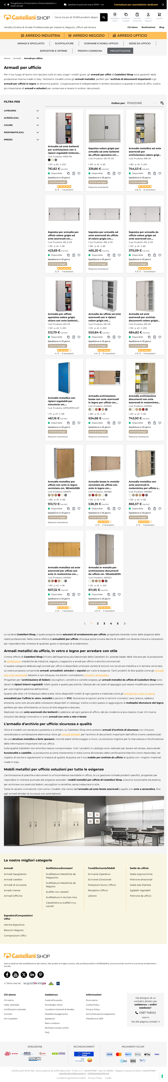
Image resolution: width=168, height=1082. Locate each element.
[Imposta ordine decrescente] (162, 103)
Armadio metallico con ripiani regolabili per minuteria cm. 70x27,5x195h (61, 401)
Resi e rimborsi (52, 1023)
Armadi (17, 58)
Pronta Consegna (90, 50)
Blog (161, 27)
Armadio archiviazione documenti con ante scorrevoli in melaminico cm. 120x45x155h (143, 399)
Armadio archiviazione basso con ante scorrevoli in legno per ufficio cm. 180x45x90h (103, 399)
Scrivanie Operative (99, 874)
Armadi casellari (13, 879)
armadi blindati (70, 734)
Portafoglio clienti (54, 1005)
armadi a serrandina (96, 675)
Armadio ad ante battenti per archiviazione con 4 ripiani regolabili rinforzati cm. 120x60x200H (63, 150)
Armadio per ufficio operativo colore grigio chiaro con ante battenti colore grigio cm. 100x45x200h (62, 317)
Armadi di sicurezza (15, 884)
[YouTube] (15, 974)
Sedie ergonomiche (141, 874)
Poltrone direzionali (141, 879)
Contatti (8, 1014)
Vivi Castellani (10, 1018)
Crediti (108, 1078)
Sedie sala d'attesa (140, 884)
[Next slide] (163, 4)
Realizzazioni (148, 27)
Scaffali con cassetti (57, 891)
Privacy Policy (93, 1009)
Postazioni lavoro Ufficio (102, 884)
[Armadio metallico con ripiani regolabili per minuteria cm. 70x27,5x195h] (64, 378)
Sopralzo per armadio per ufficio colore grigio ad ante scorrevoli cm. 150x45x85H (63, 235)
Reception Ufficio (98, 890)
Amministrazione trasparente (100, 1014)
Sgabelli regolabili (140, 890)
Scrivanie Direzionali (99, 879)
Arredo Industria (42, 36)
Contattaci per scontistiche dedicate (136, 4)
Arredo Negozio (89, 36)
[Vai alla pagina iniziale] (27, 17)
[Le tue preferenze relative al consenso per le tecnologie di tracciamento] (162, 1076)
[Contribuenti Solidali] (84, 1054)
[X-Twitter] (24, 974)
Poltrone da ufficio (140, 895)
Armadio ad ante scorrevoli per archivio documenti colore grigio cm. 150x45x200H (143, 317)
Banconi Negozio (14, 930)
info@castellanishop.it (98, 1073)
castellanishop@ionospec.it (72, 1073)
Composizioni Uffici (15, 935)
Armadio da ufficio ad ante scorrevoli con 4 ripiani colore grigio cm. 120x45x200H (104, 317)
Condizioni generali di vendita (71, 1078)
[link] (84, 623)
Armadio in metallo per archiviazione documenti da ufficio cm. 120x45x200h (104, 571)
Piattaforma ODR (94, 1018)
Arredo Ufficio (132, 36)
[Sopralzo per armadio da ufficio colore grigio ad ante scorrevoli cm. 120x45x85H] (145, 214)
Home (7, 58)
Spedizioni (50, 1018)
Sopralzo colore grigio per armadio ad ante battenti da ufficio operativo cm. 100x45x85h (103, 152)
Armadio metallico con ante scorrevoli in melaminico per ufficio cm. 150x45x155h (145, 485)
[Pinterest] (40, 974)
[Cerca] (104, 17)
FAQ (47, 1032)
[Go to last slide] (5, 4)
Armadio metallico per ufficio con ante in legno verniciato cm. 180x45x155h (64, 485)
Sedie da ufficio (140, 43)
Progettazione (120, 50)
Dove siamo (92, 1000)
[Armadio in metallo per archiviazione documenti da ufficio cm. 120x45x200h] (104, 549)
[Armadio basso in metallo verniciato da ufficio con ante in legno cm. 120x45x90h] (104, 463)
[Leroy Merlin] (51, 983)
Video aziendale (11, 1005)
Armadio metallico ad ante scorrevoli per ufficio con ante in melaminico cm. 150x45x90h (64, 571)
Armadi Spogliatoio (15, 874)
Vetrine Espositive (14, 924)
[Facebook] (7, 974)
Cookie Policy (92, 1005)
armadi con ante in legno (139, 693)
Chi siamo (132, 27)
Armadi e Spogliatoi (30, 43)
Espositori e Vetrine (53, 50)
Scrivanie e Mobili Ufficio (101, 43)
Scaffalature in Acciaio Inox (61, 897)
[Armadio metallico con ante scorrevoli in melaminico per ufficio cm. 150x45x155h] (145, 463)
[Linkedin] (32, 974)
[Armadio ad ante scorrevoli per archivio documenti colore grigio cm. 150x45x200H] (145, 296)
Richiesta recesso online (57, 1028)
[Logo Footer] (84, 955)
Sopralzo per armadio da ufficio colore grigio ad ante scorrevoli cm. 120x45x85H (143, 235)
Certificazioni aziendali (15, 1009)
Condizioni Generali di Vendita (59, 1009)
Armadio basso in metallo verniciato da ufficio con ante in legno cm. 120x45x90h (103, 485)
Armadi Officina (13, 895)
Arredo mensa (12, 890)
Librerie (92, 895)
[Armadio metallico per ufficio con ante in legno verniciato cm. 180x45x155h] (64, 463)
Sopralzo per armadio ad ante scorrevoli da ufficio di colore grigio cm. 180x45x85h (103, 235)
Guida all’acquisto (53, 1000)
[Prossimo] (124, 623)
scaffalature (14, 661)
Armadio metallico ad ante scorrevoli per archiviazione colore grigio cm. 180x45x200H (145, 152)
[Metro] (58, 983)
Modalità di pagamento (56, 1014)
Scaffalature (64, 43)
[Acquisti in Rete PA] (34, 983)
